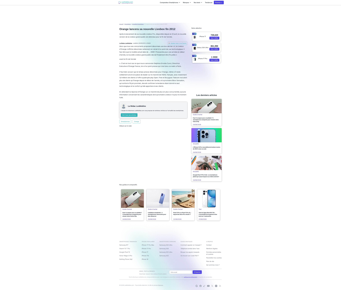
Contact (209, 245)
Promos (218, 2)
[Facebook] (200, 286)
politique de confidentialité (190, 277)
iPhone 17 (145, 252)
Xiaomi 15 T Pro (124, 248)
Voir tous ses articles (129, 115)
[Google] (196, 286)
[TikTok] (204, 286)
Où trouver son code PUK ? (190, 256)
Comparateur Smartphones (169, 2)
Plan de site (210, 261)
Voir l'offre (214, 38)
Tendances (208, 2)
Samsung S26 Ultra (165, 245)
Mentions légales (211, 248)
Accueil (121, 24)
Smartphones (125, 121)
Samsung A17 (123, 245)
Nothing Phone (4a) (125, 259)
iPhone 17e (145, 256)
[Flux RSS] (220, 286)
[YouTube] (208, 286)
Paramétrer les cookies (214, 258)
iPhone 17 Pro (146, 248)
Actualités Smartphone (138, 24)
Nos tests (197, 2)
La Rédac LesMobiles (125, 43)
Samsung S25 (164, 256)
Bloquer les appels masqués (190, 252)
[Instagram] (216, 286)
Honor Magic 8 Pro (125, 256)
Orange (136, 121)
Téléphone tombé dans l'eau (190, 248)
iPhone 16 (145, 259)
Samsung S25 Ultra (165, 252)
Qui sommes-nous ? (213, 265)
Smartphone (128, 24)
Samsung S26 (164, 248)
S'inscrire (197, 272)
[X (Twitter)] (212, 286)
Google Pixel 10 (124, 252)
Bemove (160, 285)
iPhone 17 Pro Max (148, 245)
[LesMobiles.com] (126, 2)
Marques (186, 2)
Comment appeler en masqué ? (191, 245)
